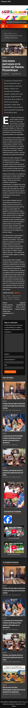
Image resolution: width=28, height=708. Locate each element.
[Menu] (6, 26)
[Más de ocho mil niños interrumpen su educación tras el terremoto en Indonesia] (14, 674)
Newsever (18, 704)
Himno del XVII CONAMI (14, 538)
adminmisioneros (17, 410)
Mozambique (17, 299)
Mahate (5, 297)
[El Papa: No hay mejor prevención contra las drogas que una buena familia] (14, 390)
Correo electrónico (9, 359)
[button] (6, 26)
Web (5, 365)
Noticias (4, 57)
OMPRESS (17, 293)
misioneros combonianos (13, 297)
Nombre (7, 354)
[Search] (23, 26)
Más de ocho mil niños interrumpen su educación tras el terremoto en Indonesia (14, 689)
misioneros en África (8, 299)
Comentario (7, 332)
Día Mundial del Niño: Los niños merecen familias (20, 306)
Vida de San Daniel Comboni (14, 554)
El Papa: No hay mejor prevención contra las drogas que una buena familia (14, 405)
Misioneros (6, 73)
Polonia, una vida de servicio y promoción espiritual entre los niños (13, 472)
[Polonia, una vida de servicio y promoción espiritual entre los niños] (14, 457)
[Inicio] (3, 26)
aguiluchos (8, 295)
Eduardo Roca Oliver (16, 295)
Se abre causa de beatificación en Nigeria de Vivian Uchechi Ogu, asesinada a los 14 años (8, 309)
